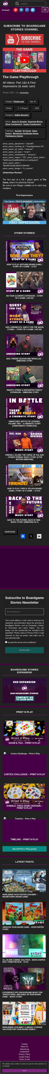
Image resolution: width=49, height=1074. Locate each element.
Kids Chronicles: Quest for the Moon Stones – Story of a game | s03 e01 (24, 328)
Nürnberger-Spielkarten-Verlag (25, 133)
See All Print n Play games (25, 849)
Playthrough (19, 102)
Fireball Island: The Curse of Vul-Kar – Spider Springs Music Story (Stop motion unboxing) (24, 457)
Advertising (24, 1049)
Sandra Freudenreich (32, 124)
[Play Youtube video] (24, 60)
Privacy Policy (33, 633)
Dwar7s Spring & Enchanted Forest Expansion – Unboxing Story (24, 391)
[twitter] (33, 10)
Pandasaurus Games (14, 136)
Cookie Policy (24, 1057)
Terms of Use (24, 1059)
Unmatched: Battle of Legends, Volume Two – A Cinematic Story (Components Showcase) (24, 423)
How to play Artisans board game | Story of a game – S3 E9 (24, 266)
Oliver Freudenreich (13, 124)
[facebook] (27, 10)
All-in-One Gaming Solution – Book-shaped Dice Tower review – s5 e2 (23, 961)
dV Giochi (27, 131)
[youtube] (15, 10)
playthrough (10, 531)
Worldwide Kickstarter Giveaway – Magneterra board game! (20, 896)
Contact (5, 10)
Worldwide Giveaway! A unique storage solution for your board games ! (22, 1028)
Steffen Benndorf (21, 115)
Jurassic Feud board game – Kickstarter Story (23, 928)
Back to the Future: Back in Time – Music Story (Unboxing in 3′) (24, 521)
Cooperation (24, 1052)
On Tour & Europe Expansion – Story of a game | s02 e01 (24, 297)
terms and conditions (27, 642)
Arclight (18, 131)
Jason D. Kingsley (19, 122)
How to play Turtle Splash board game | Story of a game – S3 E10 (24, 490)
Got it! (24, 1070)
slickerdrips (24, 93)
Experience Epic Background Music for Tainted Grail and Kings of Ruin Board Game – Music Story (22, 994)
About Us (24, 1047)
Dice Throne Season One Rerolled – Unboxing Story (24, 360)
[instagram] (21, 10)
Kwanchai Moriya (35, 122)
